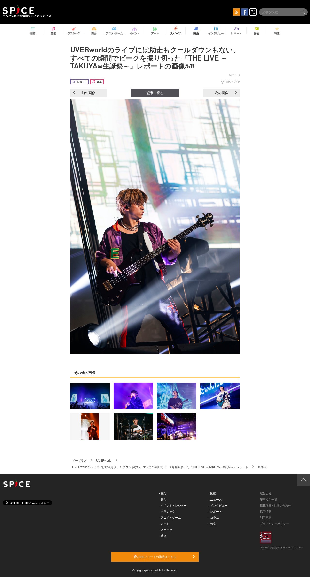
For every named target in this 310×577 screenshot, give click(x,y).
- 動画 (212, 493)
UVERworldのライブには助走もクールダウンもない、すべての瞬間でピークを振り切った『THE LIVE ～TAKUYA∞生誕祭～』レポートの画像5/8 (155, 58)
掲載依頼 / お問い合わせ (275, 505)
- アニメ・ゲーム (170, 517)
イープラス (79, 460)
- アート (164, 523)
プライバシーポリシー (274, 523)
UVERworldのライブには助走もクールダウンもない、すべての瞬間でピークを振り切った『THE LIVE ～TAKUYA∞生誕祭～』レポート (160, 467)
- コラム (214, 517)
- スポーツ (165, 529)
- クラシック (167, 511)
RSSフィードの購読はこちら (157, 556)
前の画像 (88, 92)
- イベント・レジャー (173, 505)
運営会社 (265, 493)
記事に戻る (155, 92)
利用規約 (265, 517)
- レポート (215, 511)
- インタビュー (218, 505)
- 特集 (212, 523)
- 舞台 (162, 499)
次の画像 (221, 92)
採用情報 (265, 511)
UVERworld (104, 460)
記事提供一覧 (268, 499)
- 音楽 (162, 493)
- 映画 (162, 535)
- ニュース (215, 499)
